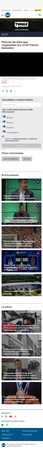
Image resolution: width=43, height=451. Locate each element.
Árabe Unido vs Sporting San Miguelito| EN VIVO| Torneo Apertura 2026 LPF (21, 267)
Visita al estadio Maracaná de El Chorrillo (19, 292)
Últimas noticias (6, 10)
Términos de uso (7, 434)
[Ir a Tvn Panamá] (20, 15)
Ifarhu (32, 10)
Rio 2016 (27, 159)
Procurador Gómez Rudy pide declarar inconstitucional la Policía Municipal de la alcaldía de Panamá (20, 375)
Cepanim (25, 10)
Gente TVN (5, 431)
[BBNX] (4, 445)
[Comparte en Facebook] (3, 91)
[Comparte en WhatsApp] (11, 91)
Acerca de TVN (27, 434)
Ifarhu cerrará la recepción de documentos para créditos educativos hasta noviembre (18, 351)
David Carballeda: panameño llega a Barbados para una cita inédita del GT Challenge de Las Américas (21, 327)
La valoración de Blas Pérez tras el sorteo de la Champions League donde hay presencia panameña (20, 219)
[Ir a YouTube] (11, 416)
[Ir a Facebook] (2, 416)
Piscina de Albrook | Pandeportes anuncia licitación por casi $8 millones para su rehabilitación (19, 243)
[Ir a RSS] (16, 416)
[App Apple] (3, 424)
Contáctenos (6, 438)
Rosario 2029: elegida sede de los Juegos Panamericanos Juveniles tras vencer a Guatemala (21, 399)
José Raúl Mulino (17, 10)
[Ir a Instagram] (6, 416)
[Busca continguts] (39, 15)
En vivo (38, 10)
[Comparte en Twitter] (7, 91)
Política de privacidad (29, 431)
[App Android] (7, 424)
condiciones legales (20, 139)
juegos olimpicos (11, 159)
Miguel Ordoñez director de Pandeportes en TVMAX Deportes (19, 197)
